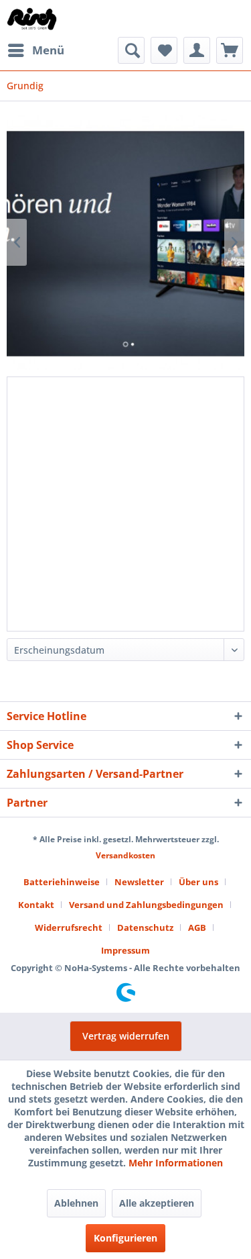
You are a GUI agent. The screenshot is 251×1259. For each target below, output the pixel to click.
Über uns (198, 882)
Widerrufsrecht (68, 927)
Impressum (125, 950)
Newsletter (139, 882)
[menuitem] (35, 50)
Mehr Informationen (176, 1162)
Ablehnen (76, 1203)
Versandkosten (125, 855)
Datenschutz (145, 927)
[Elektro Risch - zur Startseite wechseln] (32, 18)
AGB (197, 927)
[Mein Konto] (196, 50)
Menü (48, 50)
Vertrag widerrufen (125, 1035)
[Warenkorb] (229, 50)
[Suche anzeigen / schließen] (131, 50)
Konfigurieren (125, 1237)
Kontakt (36, 905)
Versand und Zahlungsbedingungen (146, 905)
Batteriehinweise (61, 882)
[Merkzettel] (164, 50)
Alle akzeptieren (156, 1203)
